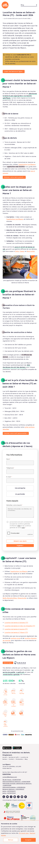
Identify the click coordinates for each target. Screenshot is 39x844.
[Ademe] (29, 806)
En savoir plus (24, 833)
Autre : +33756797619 (9, 793)
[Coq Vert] (7, 806)
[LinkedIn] (4, 797)
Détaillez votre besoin (14, 505)
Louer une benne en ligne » (13, 71)
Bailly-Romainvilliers (10, 598)
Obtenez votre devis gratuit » (14, 177)
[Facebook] (11, 797)
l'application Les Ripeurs (26, 164)
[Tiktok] (18, 797)
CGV (23, 527)
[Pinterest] (25, 797)
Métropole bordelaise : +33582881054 (14, 787)
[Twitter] (7, 797)
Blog (26, 759)
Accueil (5, 757)
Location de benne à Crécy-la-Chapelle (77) (20, 626)
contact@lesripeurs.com (10, 777)
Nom (8, 459)
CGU (19, 526)
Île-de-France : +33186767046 (12, 779)
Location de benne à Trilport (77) (16, 632)
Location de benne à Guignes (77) (16, 622)
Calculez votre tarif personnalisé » (16, 433)
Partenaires (19, 759)
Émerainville (22, 598)
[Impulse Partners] (12, 812)
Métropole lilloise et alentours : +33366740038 (16, 781)
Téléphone (10, 468)
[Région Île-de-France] (12, 818)
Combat (11, 759)
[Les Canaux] (14, 806)
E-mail (9, 477)
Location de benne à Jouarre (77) (16, 629)
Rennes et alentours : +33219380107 (13, 789)
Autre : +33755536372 (9, 791)
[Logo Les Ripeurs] (8, 5)
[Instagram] (14, 797)
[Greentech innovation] (28, 818)
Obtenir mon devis (20, 541)
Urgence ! (20, 545)
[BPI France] (21, 806)
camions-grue (15, 638)
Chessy (22, 251)
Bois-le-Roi (31, 251)
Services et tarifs (14, 757)
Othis (17, 251)
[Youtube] (22, 797)
